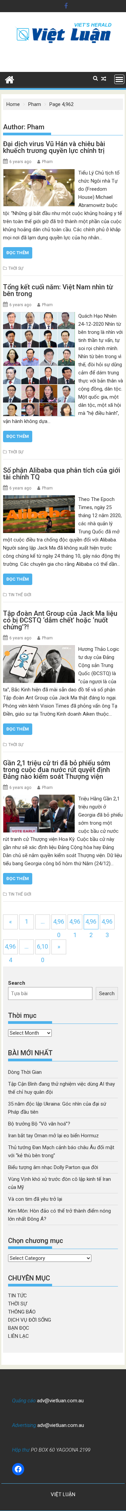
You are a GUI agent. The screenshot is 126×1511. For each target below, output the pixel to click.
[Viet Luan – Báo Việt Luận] (9, 79)
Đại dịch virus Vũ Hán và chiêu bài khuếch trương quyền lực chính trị (54, 147)
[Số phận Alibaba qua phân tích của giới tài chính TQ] (39, 499)
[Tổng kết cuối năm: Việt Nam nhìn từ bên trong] (39, 316)
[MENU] (119, 79)
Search (16, 983)
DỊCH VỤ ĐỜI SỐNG (29, 1320)
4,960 (58, 923)
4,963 (107, 923)
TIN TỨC (17, 1296)
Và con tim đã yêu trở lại (35, 1199)
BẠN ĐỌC (18, 1328)
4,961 (74, 923)
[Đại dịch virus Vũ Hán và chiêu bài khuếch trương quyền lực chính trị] (39, 173)
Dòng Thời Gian (25, 1072)
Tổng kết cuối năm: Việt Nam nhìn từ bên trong (58, 290)
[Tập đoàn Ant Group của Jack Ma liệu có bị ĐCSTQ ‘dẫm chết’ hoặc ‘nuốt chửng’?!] (39, 649)
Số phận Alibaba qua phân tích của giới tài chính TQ (61, 473)
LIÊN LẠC (18, 1336)
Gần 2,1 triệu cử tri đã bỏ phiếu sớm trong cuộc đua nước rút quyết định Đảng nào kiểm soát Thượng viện (56, 769)
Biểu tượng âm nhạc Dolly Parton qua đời (53, 1167)
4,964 (10, 948)
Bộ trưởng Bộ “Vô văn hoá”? (39, 1124)
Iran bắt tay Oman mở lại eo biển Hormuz (53, 1136)
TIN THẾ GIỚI (19, 594)
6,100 (42, 948)
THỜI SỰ (15, 268)
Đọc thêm (17, 252)
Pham (47, 161)
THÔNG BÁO (22, 1312)
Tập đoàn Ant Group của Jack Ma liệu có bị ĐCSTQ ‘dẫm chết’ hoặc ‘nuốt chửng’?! (60, 620)
